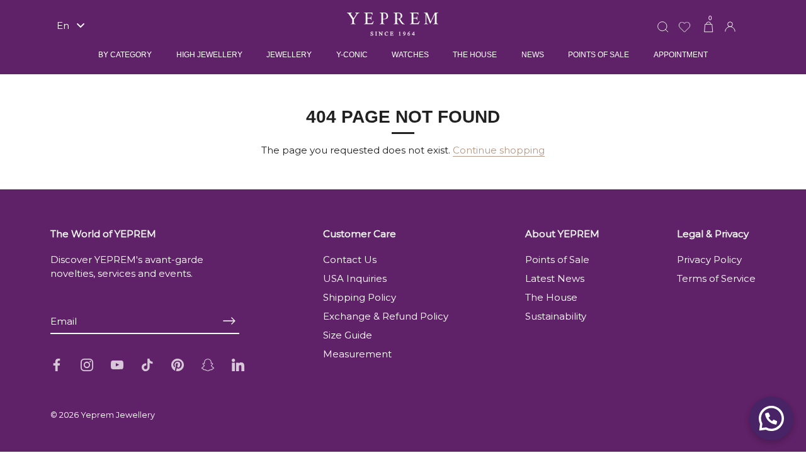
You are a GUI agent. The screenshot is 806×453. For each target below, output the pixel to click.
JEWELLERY (289, 54)
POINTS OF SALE (598, 54)
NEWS (532, 54)
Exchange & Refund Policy (385, 316)
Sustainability (555, 316)
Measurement (357, 354)
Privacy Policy (709, 260)
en (63, 25)
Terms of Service (716, 278)
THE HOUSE (475, 54)
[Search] (663, 19)
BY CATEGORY (125, 54)
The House (551, 297)
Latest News (554, 278)
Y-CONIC (352, 54)
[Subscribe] (229, 321)
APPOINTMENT (681, 54)
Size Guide (347, 335)
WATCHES (410, 54)
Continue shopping (499, 150)
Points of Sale (557, 260)
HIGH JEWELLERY (209, 54)
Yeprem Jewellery (118, 415)
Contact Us (350, 260)
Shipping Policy (359, 297)
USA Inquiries (355, 278)
